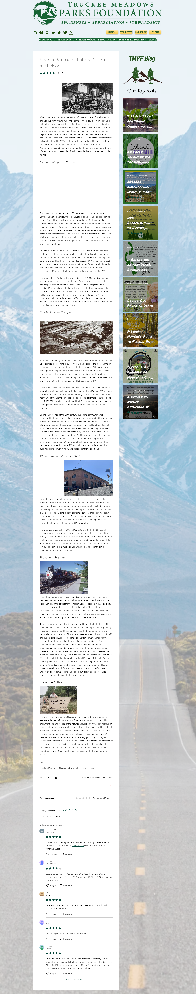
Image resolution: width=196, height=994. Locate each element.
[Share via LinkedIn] (55, 777)
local (92, 768)
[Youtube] (53, 32)
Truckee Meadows (49, 768)
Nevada (63, 768)
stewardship (74, 768)
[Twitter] (65, 32)
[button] (87, 98)
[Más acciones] (111, 831)
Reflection (96, 778)
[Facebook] (41, 32)
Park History (108, 778)
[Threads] (71, 32)
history (85, 768)
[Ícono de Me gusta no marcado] (47, 854)
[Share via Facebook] (41, 777)
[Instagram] (35, 32)
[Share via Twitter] (48, 777)
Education (85, 778)
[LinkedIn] (47, 32)
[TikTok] (59, 32)
